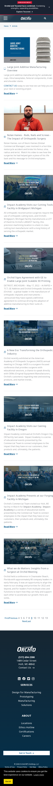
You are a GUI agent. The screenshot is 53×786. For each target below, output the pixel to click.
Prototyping (26, 696)
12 (42, 617)
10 (35, 617)
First (7, 618)
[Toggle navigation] (5, 18)
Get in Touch (25, 753)
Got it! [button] (8, 781)
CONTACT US (10, 85)
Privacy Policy (22, 767)
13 (46, 617)
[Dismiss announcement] (49, 7)
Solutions (26, 705)
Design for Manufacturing (26, 692)
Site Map (33, 767)
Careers (26, 735)
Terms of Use (10, 767)
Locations (26, 723)
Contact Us (25, 667)
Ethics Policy (43, 767)
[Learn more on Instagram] (33, 678)
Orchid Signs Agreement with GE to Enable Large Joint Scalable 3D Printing (28, 279)
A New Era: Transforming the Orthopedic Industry (30, 352)
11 (38, 617)
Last (29, 621)
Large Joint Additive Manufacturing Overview (26, 68)
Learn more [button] (39, 775)
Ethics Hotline (26, 727)
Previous (13, 618)
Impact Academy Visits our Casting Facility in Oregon (26, 427)
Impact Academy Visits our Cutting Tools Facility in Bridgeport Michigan (30, 206)
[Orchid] (26, 18)
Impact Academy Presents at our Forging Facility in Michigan (30, 497)
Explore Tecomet (23, 12)
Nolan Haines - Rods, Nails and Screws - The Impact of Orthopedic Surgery (29, 137)
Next (24, 621)
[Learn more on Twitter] (28, 678)
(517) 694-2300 (26, 657)
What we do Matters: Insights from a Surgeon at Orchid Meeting (27, 570)
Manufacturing (26, 700)
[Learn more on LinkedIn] (19, 678)
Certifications (26, 731)
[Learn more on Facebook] (23, 678)
